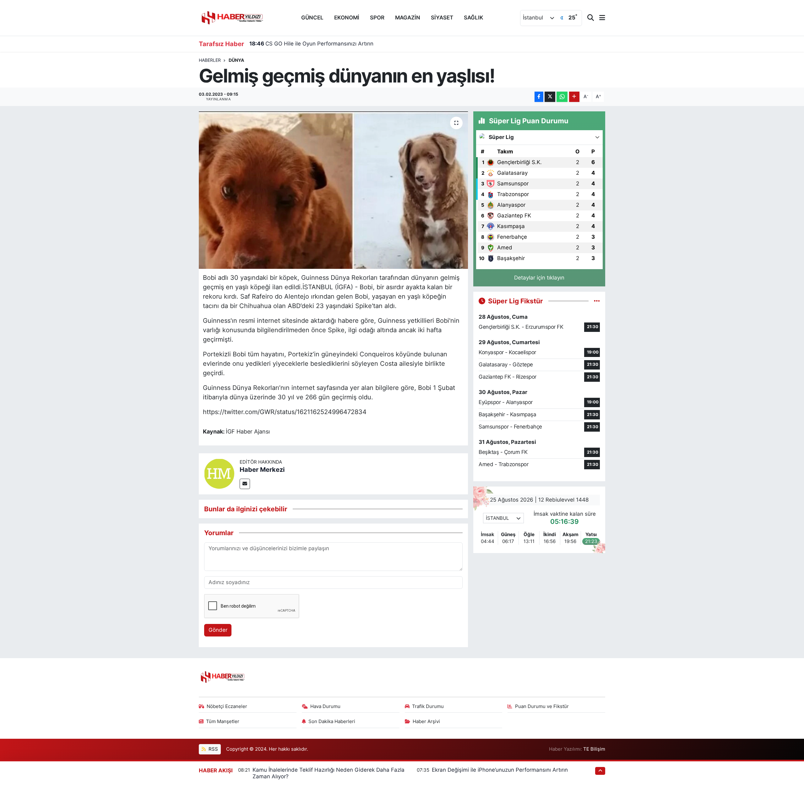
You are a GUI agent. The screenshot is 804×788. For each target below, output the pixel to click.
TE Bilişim (594, 749)
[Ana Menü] (599, 18)
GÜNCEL (312, 17)
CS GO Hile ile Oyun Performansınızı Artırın (311, 43)
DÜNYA (236, 60)
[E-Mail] (245, 484)
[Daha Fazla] (574, 97)
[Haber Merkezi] (219, 473)
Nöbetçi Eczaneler (227, 706)
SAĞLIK (473, 17)
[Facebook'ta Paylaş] (539, 97)
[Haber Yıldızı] (232, 17)
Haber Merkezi (262, 469)
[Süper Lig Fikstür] (597, 301)
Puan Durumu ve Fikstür (542, 706)
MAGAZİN (407, 17)
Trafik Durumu (428, 706)
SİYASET (442, 17)
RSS (212, 749)
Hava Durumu (325, 706)
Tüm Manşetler (222, 721)
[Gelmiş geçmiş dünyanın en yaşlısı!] (333, 190)
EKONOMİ (346, 17)
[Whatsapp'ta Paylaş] (562, 97)
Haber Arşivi (426, 721)
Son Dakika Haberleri (331, 721)
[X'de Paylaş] (550, 97)
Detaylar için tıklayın (539, 277)
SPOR (377, 17)
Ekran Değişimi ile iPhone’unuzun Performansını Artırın (500, 770)
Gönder (218, 630)
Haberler (210, 60)
